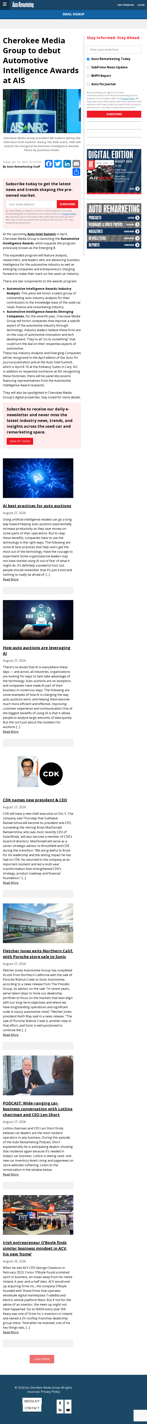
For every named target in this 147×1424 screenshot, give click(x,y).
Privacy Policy (69, 213)
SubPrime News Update (109, 67)
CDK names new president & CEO (35, 799)
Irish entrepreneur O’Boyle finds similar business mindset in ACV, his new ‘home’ (35, 1248)
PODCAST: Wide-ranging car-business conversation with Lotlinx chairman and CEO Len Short (38, 1109)
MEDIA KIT (32, 1401)
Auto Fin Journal (103, 84)
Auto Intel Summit (41, 234)
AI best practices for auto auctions (37, 505)
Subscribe (67, 204)
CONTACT (32, 1408)
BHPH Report (101, 76)
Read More (11, 579)
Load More (42, 1359)
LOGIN (141, 4)
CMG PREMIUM (125, 4)
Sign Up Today (20, 441)
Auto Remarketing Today (110, 59)
